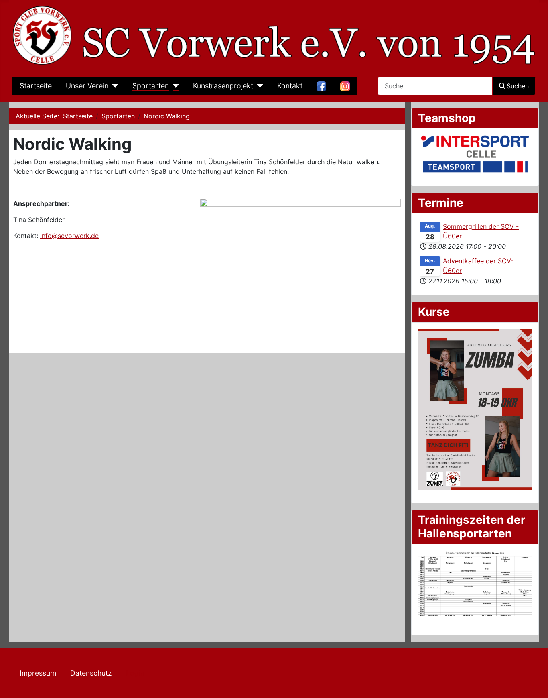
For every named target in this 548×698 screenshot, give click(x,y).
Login (135, 673)
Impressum (38, 673)
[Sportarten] (174, 86)
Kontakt (289, 85)
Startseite (36, 85)
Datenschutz (91, 673)
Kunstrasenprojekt (223, 85)
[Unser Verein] (113, 86)
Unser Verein (87, 85)
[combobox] (435, 86)
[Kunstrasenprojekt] (258, 86)
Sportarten (150, 85)
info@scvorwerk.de (69, 236)
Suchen (518, 86)
